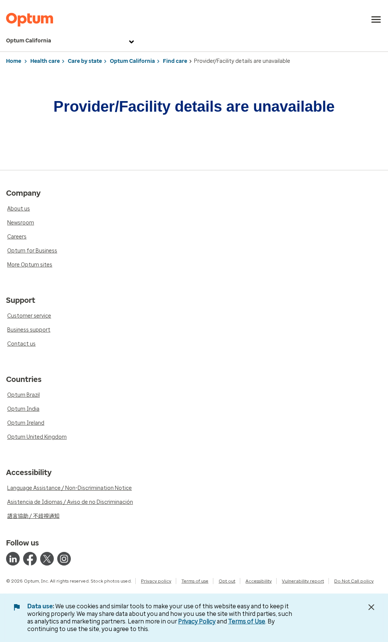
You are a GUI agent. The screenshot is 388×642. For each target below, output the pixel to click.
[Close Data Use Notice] (371, 607)
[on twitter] (47, 559)
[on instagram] (64, 559)
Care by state (85, 61)
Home (13, 61)
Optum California (28, 40)
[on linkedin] (13, 559)
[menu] (376, 19)
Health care (45, 61)
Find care (175, 61)
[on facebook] (30, 559)
